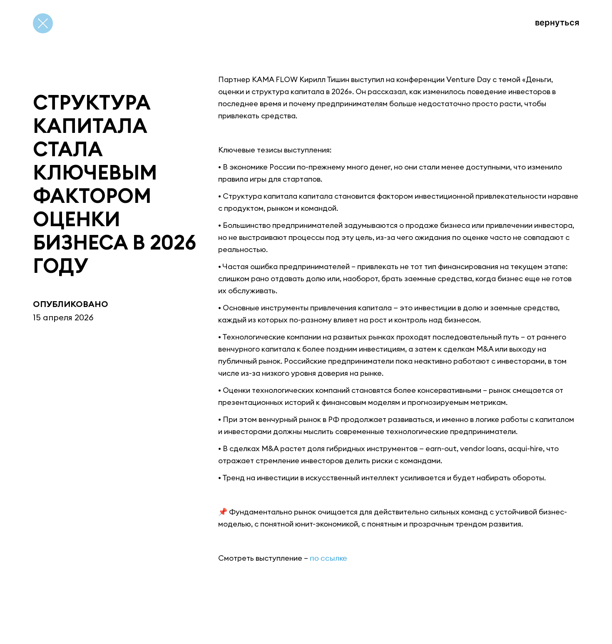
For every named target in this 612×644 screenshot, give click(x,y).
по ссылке (328, 558)
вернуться (557, 22)
